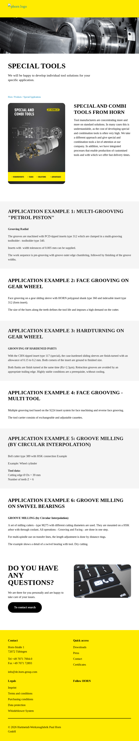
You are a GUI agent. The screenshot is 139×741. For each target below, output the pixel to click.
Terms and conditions (20, 693)
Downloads (79, 647)
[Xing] (100, 689)
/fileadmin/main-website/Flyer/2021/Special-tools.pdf (34, 105)
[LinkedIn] (92, 689)
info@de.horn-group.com (22, 671)
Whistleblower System (21, 710)
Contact (77, 658)
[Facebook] (76, 689)
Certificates (79, 664)
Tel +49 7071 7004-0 (20, 658)
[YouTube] (76, 699)
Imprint (12, 687)
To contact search (25, 607)
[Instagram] (84, 689)
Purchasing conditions (20, 699)
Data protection (17, 705)
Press (76, 653)
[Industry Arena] (84, 699)
